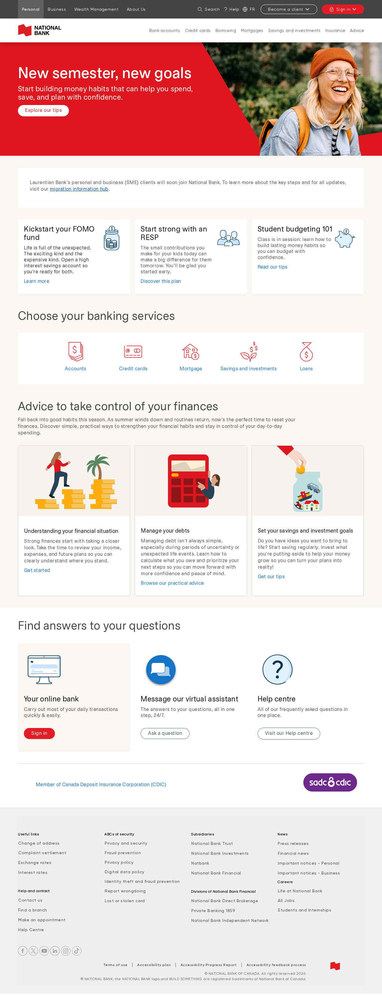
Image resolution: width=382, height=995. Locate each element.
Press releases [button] (293, 843)
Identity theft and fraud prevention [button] (142, 881)
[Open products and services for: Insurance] (335, 36)
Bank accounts (164, 30)
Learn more (36, 281)
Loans (306, 369)
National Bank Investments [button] (220, 853)
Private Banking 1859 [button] (213, 910)
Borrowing (225, 30)
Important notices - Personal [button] (308, 863)
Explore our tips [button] (43, 110)
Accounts (75, 369)
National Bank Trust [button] (212, 843)
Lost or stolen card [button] (125, 900)
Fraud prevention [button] (123, 852)
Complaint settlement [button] (42, 852)
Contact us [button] (30, 900)
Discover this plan (161, 281)
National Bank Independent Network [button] (230, 920)
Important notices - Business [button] (309, 873)
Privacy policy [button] (119, 862)
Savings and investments (294, 30)
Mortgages (252, 30)
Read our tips (273, 267)
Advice (357, 30)
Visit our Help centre (289, 733)
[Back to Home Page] (41, 30)
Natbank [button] (200, 863)
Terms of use (115, 965)
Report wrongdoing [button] (125, 890)
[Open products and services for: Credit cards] (197, 36)
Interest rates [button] (32, 872)
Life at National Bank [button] (300, 890)
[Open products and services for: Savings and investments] (294, 36)
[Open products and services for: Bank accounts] (164, 36)
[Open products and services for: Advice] (357, 36)
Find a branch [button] (32, 910)
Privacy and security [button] (126, 843)
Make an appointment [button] (42, 919)
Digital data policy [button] (124, 871)
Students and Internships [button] (304, 910)
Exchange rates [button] (34, 862)
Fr (252, 9)
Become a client (286, 9)
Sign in (343, 9)
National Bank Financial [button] (216, 873)
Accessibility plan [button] (154, 965)
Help (234, 9)
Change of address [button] (39, 843)
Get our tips (271, 577)
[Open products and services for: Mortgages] (252, 36)
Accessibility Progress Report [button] (209, 965)
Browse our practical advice (172, 583)
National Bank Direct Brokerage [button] (224, 900)
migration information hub (79, 189)
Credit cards (198, 30)
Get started (37, 570)
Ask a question (165, 733)
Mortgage (191, 369)
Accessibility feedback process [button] (276, 965)
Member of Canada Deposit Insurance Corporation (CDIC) (101, 785)
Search (212, 9)
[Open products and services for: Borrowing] (226, 36)
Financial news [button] (293, 853)
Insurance (335, 30)
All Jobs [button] (286, 900)
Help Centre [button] (31, 929)
